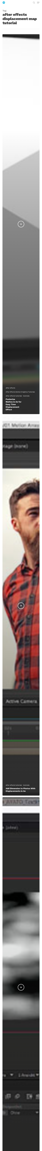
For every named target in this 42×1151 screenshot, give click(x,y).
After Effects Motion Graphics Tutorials (20, 392)
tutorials (26, 396)
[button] (38, 3)
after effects (10, 388)
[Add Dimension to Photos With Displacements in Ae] (20, 606)
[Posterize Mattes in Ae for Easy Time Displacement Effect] (20, 224)
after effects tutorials (14, 396)
